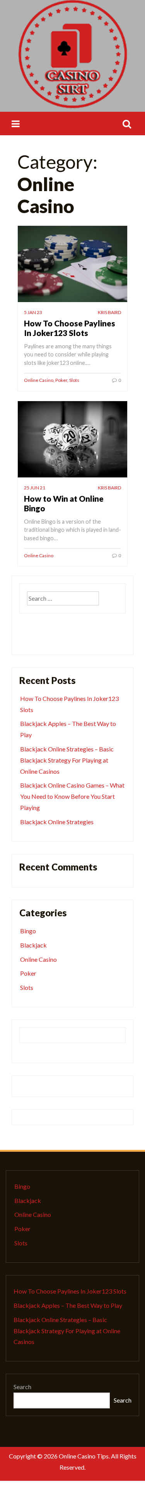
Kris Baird (109, 312)
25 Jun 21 (34, 488)
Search (22, 1386)
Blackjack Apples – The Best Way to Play (68, 1305)
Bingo (28, 930)
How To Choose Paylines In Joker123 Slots (69, 328)
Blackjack (33, 945)
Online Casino (38, 380)
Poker (61, 380)
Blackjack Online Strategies (57, 821)
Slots (74, 380)
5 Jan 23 (33, 312)
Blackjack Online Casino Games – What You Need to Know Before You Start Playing (72, 796)
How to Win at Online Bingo (64, 503)
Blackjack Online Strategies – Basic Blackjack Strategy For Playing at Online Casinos (67, 760)
